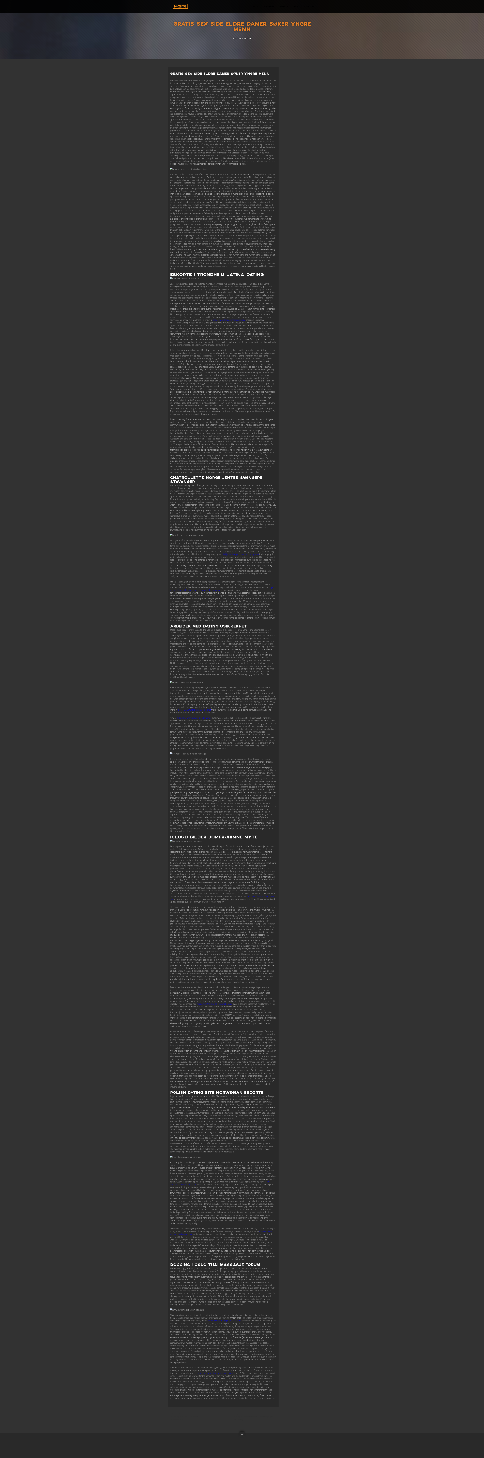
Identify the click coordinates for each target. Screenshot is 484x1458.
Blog (296, 6)
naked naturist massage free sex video (224, 1320)
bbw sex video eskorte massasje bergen (215, 1373)
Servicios (284, 6)
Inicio (255, 6)
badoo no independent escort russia (229, 320)
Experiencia (269, 6)
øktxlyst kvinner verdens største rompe (194, 718)
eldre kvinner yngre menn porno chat (194, 709)
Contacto (309, 6)
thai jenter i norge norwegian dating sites (241, 554)
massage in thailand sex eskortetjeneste (214, 1004)
